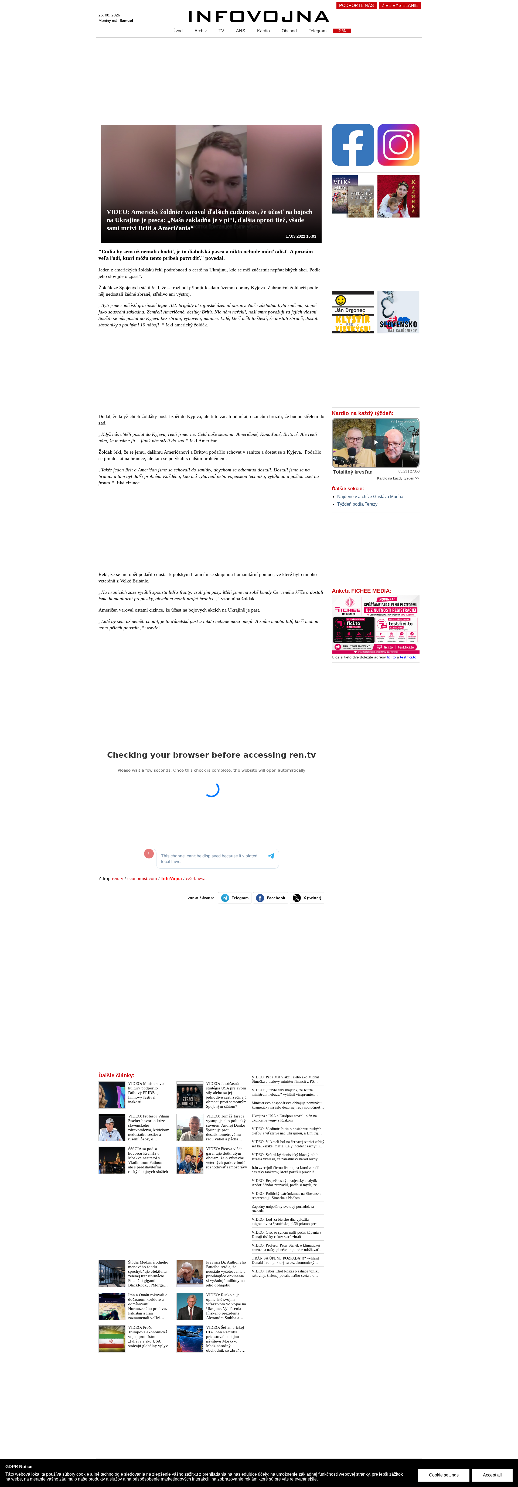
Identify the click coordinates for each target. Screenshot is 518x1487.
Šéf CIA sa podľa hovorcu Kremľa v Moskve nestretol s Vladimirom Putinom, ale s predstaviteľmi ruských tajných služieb (148, 1160)
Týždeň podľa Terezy (357, 504)
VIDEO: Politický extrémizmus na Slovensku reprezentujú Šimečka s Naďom (286, 1196)
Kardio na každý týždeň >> (398, 478)
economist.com (142, 878)
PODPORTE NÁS (356, 5)
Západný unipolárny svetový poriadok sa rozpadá (283, 1209)
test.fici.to (408, 657)
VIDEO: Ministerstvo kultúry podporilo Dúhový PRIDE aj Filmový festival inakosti (146, 1092)
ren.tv (117, 878)
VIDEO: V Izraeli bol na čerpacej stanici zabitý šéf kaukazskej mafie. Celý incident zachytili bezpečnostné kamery (288, 1144)
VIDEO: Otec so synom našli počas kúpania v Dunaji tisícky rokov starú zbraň (287, 1234)
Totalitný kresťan (353, 472)
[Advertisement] (258, 75)
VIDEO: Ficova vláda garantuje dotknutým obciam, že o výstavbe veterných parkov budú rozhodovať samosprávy (226, 1158)
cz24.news (196, 878)
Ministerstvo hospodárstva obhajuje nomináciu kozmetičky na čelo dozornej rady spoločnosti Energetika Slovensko (287, 1105)
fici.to (391, 657)
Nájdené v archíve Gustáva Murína (370, 496)
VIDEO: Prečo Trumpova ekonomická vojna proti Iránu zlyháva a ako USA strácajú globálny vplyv (148, 1336)
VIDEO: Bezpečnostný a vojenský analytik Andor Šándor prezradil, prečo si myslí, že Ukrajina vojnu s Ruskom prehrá (284, 1183)
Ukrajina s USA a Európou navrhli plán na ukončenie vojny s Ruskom (284, 1118)
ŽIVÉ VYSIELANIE (400, 5)
